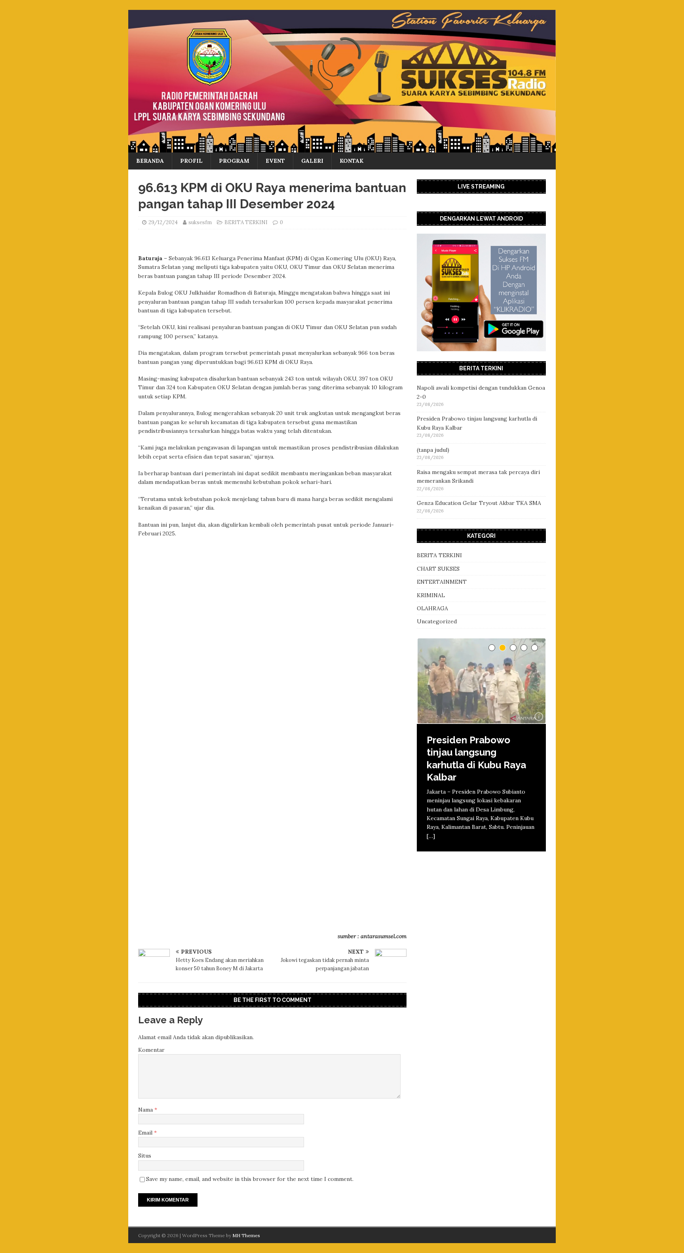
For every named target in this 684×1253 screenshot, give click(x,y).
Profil (191, 160)
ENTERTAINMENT (442, 581)
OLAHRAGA (432, 608)
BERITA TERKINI (246, 222)
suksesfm (200, 222)
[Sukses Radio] (342, 148)
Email (146, 1132)
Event (275, 160)
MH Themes (246, 1235)
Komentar (151, 1049)
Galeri (312, 160)
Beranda (150, 160)
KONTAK (351, 160)
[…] (431, 836)
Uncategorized (437, 621)
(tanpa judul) (433, 449)
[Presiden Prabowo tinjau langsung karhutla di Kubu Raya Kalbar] (481, 681)
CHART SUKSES (438, 568)
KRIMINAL (431, 595)
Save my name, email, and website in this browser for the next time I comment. (249, 1179)
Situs (144, 1155)
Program (234, 160)
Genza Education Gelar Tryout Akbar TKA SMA (479, 503)
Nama (146, 1109)
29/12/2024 (163, 222)
